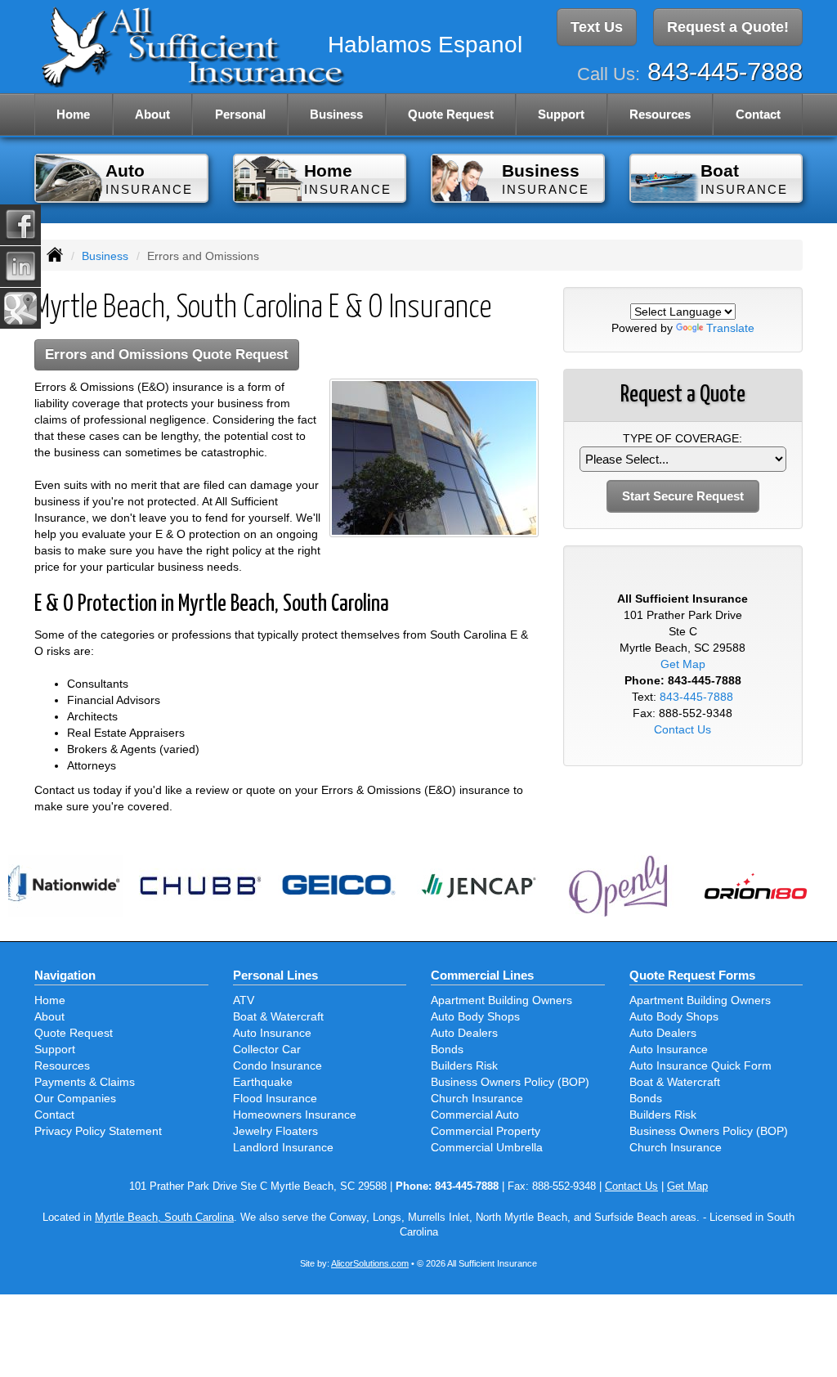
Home (73, 114)
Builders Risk (464, 1065)
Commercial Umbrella (487, 1147)
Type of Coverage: (682, 438)
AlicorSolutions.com (370, 1263)
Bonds (447, 1049)
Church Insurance (477, 1098)
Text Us (597, 27)
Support (54, 1049)
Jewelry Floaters (275, 1130)
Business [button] (336, 114)
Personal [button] (240, 114)
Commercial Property (485, 1130)
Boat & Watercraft (278, 1016)
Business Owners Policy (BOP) (510, 1081)
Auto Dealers (464, 1032)
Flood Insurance (275, 1098)
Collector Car (267, 1049)
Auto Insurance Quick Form (700, 1065)
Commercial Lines (482, 975)
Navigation (65, 975)
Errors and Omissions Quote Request (167, 354)
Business (105, 255)
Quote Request (73, 1032)
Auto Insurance (272, 1032)
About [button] (152, 114)
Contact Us (682, 729)
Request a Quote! (728, 27)
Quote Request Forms (692, 975)
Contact (758, 114)
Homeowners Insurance (294, 1114)
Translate (730, 327)
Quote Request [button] (451, 114)
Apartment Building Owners (501, 1000)
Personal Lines (275, 975)
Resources (62, 1065)
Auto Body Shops (475, 1016)
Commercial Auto (475, 1114)
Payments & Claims (84, 1081)
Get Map (682, 664)
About (49, 1016)
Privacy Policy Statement (98, 1130)
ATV (243, 1000)
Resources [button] (660, 114)
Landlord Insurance (283, 1147)
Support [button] (561, 114)
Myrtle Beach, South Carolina (164, 1217)
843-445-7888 (725, 71)
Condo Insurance (277, 1065)
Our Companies (75, 1098)
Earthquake (263, 1081)
